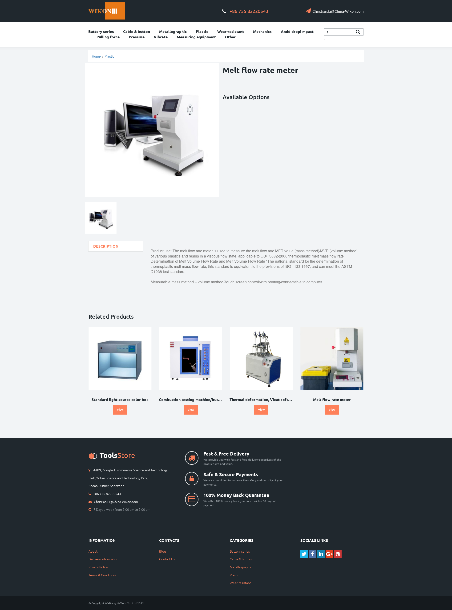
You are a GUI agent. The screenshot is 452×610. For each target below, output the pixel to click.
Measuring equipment (196, 36)
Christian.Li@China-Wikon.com (116, 501)
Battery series (101, 31)
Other (230, 36)
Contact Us (167, 559)
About (93, 551)
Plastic (202, 31)
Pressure (137, 36)
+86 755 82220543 (249, 11)
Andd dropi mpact (297, 31)
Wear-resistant (230, 31)
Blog (162, 551)
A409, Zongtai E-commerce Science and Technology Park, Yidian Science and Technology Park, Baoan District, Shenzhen (128, 477)
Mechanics (262, 31)
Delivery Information (103, 559)
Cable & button (136, 31)
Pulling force (108, 36)
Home (96, 56)
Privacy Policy (98, 567)
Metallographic (173, 31)
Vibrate (161, 36)
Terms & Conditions (103, 575)
